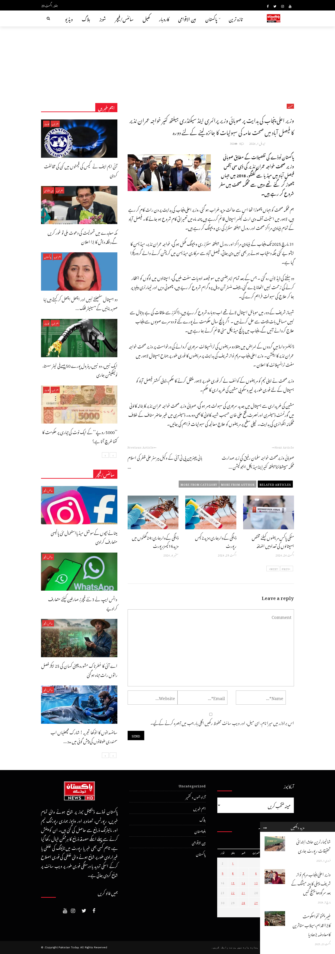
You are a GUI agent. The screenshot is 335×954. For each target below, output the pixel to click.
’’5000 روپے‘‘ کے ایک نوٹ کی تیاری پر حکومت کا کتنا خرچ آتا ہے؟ (79, 436)
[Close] (265, 827)
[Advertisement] (167, 61)
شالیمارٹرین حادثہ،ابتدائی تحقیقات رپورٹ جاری (313, 845)
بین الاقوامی (187, 18)
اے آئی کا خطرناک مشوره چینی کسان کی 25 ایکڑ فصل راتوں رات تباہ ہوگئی (79, 669)
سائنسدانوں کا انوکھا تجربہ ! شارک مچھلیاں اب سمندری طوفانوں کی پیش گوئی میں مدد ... (84, 736)
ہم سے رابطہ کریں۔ (223, 947)
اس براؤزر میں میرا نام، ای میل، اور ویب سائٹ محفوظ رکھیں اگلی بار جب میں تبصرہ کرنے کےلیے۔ (222, 722)
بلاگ (86, 18)
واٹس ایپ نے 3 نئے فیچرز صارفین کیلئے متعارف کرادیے (82, 603)
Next (274, 568)
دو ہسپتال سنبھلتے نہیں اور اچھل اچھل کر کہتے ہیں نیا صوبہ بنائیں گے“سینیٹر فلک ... (80, 303)
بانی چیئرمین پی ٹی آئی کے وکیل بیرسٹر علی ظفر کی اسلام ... (165, 461)
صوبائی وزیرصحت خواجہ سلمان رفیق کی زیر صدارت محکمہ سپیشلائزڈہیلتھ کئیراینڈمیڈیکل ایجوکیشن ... (258, 461)
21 (243, 892)
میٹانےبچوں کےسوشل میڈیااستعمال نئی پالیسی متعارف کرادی (84, 536)
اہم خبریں (55, 124)
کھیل (146, 18)
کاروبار (164, 18)
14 (243, 882)
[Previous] (113, 455)
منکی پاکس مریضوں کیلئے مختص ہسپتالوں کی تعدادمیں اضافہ (273, 541)
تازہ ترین (236, 18)
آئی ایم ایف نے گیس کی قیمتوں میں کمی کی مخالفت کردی (80, 170)
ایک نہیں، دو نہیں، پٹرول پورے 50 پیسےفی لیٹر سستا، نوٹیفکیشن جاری (79, 369)
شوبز (102, 18)
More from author (238, 484)
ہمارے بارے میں (247, 947)
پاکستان (211, 18)
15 (233, 882)
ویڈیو (69, 18)
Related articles (275, 484)
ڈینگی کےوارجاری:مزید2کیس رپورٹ (215, 541)
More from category (198, 484)
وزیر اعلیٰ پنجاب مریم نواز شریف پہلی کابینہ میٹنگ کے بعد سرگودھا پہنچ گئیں (311, 883)
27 (256, 902)
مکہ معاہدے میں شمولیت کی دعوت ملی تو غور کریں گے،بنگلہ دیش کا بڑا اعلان (82, 236)
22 (233, 892)
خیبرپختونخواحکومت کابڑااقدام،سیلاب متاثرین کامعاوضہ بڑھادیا (312, 924)
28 (243, 902)
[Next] (105, 455)
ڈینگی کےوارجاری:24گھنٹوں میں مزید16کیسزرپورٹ (155, 541)
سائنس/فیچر (124, 18)
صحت (290, 106)
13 (256, 882)
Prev (285, 568)
